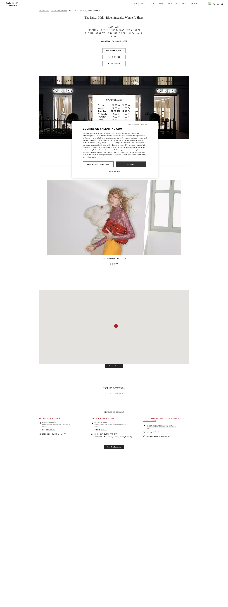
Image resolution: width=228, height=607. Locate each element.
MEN (170, 4)
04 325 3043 (51, 429)
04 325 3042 (104, 429)
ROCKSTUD (152, 4)
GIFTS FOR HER (119, 394)
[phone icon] (213, 3)
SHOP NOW (115, 264)
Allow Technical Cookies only (98, 164)
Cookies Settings (114, 171)
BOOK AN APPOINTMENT (114, 50)
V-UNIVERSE (194, 4)
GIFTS (184, 4)
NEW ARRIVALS (139, 4)
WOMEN (162, 4)
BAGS (177, 4)
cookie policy (141, 155)
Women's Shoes (109, 394)
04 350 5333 (116, 57)
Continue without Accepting (137, 124)
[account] (218, 4)
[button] (116, 326)
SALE (128, 4)
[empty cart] (221, 3)
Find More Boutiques (114, 447)
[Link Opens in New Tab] (114, 217)
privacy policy (91, 157)
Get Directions (118, 64)
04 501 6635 (156, 432)
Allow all (130, 164)
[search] (209, 3)
